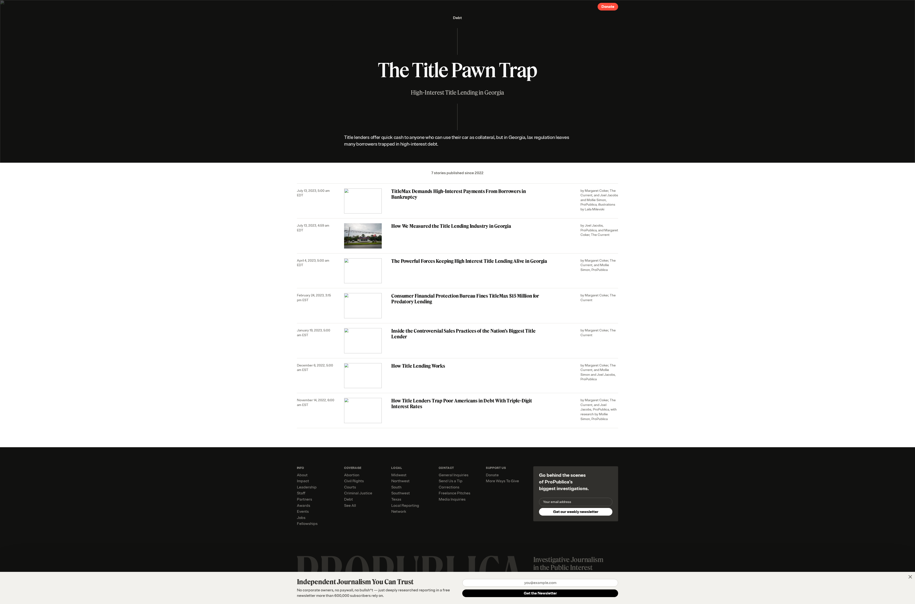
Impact (303, 481)
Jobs (301, 517)
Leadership (307, 487)
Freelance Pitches (454, 493)
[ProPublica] (316, 6)
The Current (600, 235)
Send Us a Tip (451, 481)
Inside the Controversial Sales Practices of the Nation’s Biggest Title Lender (463, 334)
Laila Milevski (594, 209)
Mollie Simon (596, 200)
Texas (396, 499)
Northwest (400, 481)
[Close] (910, 577)
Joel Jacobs (609, 195)
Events (303, 511)
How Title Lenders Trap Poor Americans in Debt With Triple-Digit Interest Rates (461, 403)
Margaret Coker (596, 191)
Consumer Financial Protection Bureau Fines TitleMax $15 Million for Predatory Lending (465, 299)
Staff (301, 493)
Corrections (449, 487)
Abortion (351, 475)
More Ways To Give (502, 481)
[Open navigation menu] (592, 6)
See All (350, 505)
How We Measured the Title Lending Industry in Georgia (451, 226)
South (396, 487)
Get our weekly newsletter (575, 511)
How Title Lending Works (418, 366)
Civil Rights (354, 481)
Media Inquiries (452, 499)
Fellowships (307, 523)
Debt (457, 17)
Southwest (400, 493)
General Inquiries (453, 475)
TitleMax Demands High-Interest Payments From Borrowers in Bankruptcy (458, 194)
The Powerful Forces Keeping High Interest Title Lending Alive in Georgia (469, 261)
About (302, 475)
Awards (303, 505)
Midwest (399, 475)
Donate (607, 6)
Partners (304, 499)
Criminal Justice (358, 493)
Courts (350, 487)
